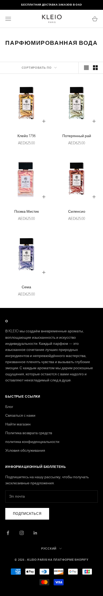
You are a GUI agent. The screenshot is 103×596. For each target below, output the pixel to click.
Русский (49, 548)
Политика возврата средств (28, 433)
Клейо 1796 (26, 136)
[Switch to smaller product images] (95, 67)
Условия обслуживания (25, 450)
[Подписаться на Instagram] (21, 533)
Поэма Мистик (26, 211)
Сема (26, 287)
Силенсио (76, 211)
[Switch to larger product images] (86, 67)
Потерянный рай (76, 136)
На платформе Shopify (68, 559)
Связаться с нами (20, 415)
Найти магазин (18, 424)
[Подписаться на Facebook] (8, 533)
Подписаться (27, 514)
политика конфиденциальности (32, 442)
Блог (9, 406)
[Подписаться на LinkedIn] (35, 533)
